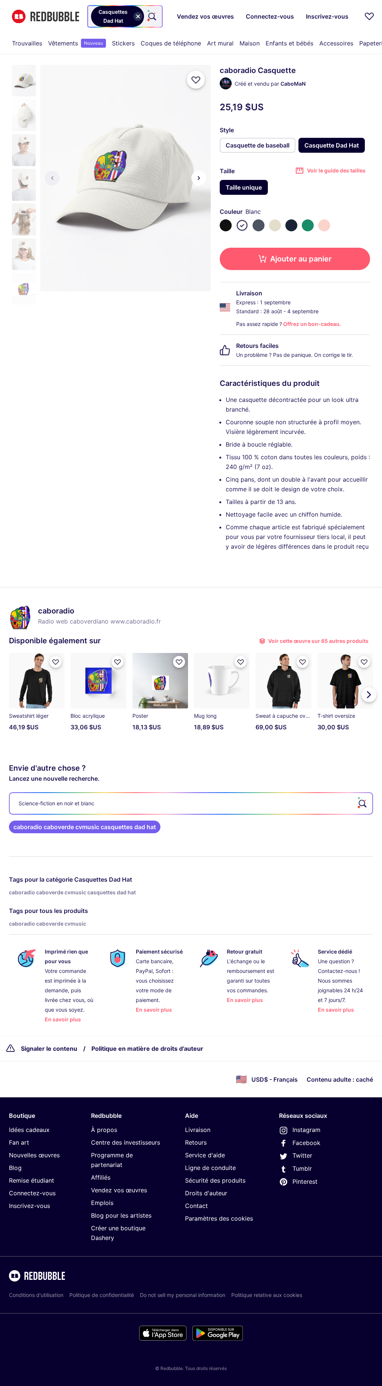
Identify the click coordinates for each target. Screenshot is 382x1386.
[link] (84, 827)
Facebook (306, 1142)
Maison (249, 43)
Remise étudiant (31, 1180)
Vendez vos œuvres (119, 1190)
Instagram (306, 1129)
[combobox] (125, 16)
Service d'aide (205, 1155)
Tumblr (302, 1168)
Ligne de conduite (210, 1167)
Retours (196, 1142)
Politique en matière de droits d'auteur (147, 1048)
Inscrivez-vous (29, 1205)
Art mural (220, 43)
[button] (24, 80)
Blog (15, 1167)
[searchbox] (191, 803)
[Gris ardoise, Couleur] (258, 225)
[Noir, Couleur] (226, 225)
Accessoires (336, 43)
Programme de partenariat (112, 1159)
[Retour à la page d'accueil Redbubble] (45, 16)
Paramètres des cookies (219, 1218)
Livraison (197, 1129)
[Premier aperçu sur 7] (52, 178)
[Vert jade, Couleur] (308, 225)
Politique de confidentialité (101, 1295)
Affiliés (100, 1177)
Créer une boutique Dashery (118, 1232)
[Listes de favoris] (369, 16)
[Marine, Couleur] (291, 225)
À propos (104, 1129)
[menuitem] (27, 43)
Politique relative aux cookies (266, 1295)
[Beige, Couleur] (275, 225)
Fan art (19, 1142)
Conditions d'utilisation (36, 1295)
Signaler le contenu (49, 1048)
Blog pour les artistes (121, 1215)
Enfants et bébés (289, 43)
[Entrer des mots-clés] (151, 16)
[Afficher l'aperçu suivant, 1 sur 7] (198, 178)
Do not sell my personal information (182, 1295)
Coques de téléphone (171, 43)
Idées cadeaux (29, 1129)
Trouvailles (27, 43)
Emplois (102, 1202)
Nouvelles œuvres (34, 1155)
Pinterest (304, 1181)
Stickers (123, 43)
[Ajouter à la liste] (196, 80)
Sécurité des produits (215, 1180)
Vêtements (75, 43)
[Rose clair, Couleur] (324, 225)
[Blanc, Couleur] (242, 225)
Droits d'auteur (206, 1193)
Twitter (302, 1155)
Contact (196, 1205)
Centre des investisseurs (125, 1142)
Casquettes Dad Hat (103, 879)
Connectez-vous (32, 1193)
